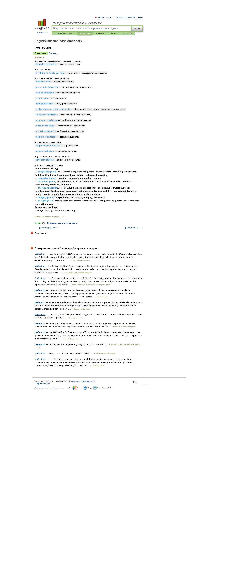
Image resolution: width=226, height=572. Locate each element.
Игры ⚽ (128, 33)
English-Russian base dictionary (64, 33)
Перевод (53, 53)
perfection (40, 254)
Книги (113, 33)
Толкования (84, 33)
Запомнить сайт (105, 18)
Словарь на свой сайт (125, 18)
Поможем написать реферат (62, 223)
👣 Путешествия (43, 384)
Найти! (137, 28)
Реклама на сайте (88, 381)
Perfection (40, 278)
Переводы (99, 33)
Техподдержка (74, 381)
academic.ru (42, 32)
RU (139, 18)
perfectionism (131, 227)
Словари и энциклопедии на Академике (77, 23)
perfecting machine (48, 227)
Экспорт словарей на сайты (45, 388)
